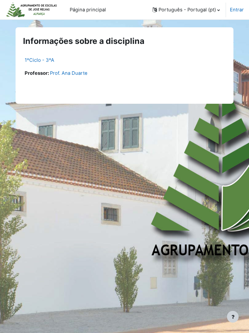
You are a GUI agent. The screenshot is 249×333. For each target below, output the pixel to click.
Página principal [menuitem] (88, 10)
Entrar (237, 10)
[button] (186, 10)
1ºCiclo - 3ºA (39, 60)
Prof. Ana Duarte (69, 73)
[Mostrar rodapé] (233, 317)
